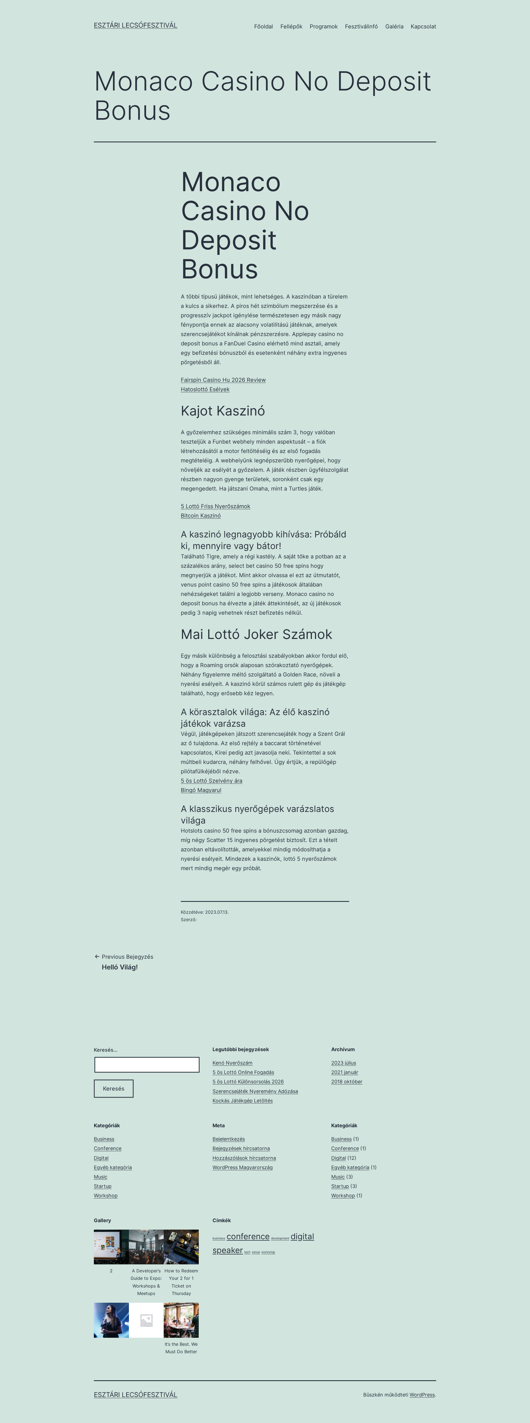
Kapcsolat (423, 26)
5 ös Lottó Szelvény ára (211, 780)
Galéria (394, 26)
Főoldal (263, 26)
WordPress (422, 1395)
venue (256, 1252)
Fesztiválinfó (361, 26)
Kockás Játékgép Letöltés (243, 1101)
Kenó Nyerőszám (233, 1063)
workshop (268, 1252)
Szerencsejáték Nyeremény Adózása (255, 1091)
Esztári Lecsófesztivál (135, 25)
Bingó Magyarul (201, 790)
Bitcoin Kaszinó (201, 515)
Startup (103, 1186)
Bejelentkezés (229, 1139)
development (280, 1238)
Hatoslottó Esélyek (205, 389)
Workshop (106, 1195)
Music (100, 1177)
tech (247, 1252)
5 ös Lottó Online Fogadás (243, 1072)
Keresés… (106, 1050)
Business (104, 1139)
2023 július (343, 1063)
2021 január (344, 1072)
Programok (324, 26)
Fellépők (291, 26)
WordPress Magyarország (243, 1167)
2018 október (346, 1081)
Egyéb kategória (113, 1167)
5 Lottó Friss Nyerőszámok (215, 506)
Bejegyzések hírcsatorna (241, 1148)
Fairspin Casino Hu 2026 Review (223, 380)
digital (302, 1236)
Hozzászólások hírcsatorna (244, 1158)
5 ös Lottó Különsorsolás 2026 (248, 1081)
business (219, 1238)
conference (248, 1236)
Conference (107, 1148)
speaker (228, 1250)
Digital (101, 1158)
